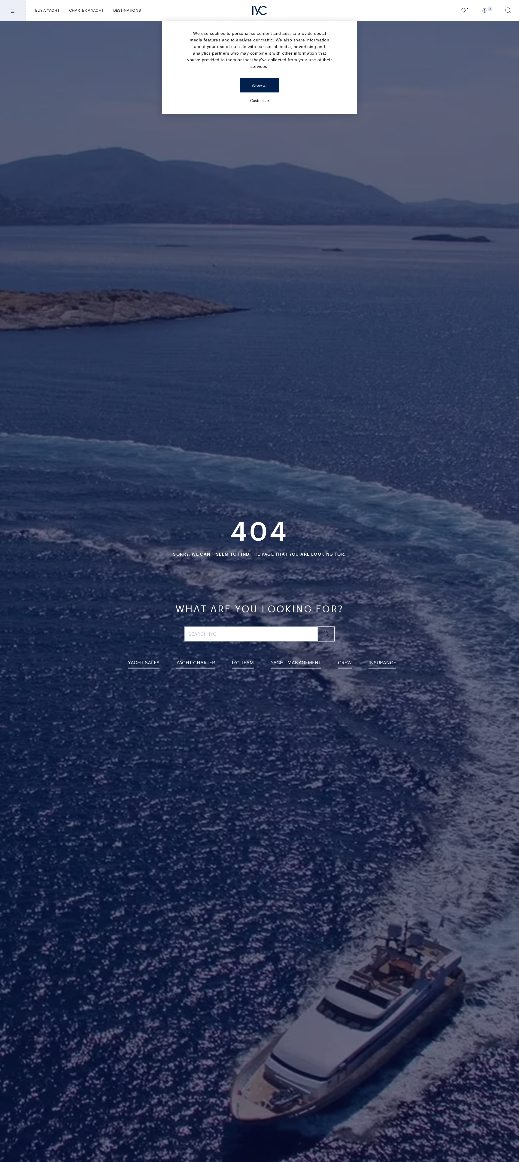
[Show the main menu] (13, 10)
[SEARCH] (508, 10)
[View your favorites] (464, 10)
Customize (259, 100)
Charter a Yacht (86, 10)
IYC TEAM (243, 662)
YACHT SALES (143, 662)
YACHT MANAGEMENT (296, 662)
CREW (345, 662)
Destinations (127, 10)
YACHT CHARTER (195, 662)
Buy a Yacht (47, 10)
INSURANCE (382, 662)
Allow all (259, 85)
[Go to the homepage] (259, 10)
